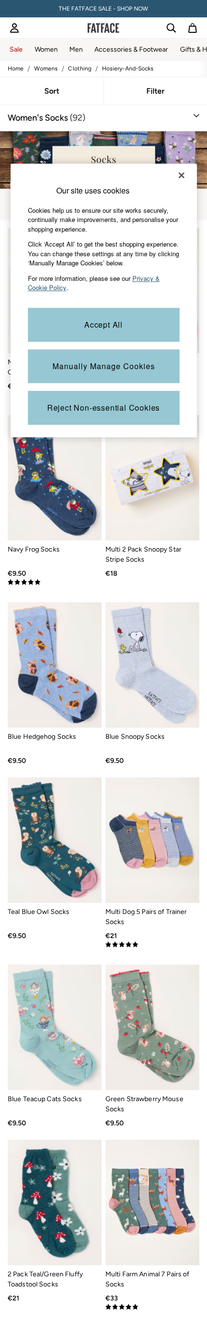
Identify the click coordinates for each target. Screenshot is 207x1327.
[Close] (181, 175)
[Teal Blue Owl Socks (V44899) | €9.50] (55, 840)
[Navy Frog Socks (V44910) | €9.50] (55, 477)
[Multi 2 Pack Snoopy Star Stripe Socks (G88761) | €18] (152, 477)
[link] (14, 28)
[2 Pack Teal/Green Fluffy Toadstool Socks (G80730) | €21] (55, 1202)
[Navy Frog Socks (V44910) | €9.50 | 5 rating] (55, 582)
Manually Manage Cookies (103, 366)
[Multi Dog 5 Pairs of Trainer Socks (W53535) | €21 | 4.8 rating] (152, 945)
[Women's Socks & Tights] (103, 160)
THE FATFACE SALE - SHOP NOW (103, 8)
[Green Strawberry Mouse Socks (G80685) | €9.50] (152, 1027)
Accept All (103, 324)
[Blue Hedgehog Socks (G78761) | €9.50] (55, 665)
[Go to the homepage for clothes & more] (103, 28)
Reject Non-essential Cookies (103, 407)
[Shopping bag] (192, 28)
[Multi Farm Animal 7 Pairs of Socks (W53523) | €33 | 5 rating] (152, 1307)
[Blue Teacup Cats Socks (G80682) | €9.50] (55, 1027)
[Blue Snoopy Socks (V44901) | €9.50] (152, 665)
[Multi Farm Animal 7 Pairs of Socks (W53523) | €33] (152, 1202)
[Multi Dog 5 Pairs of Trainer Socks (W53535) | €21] (152, 840)
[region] (104, 300)
